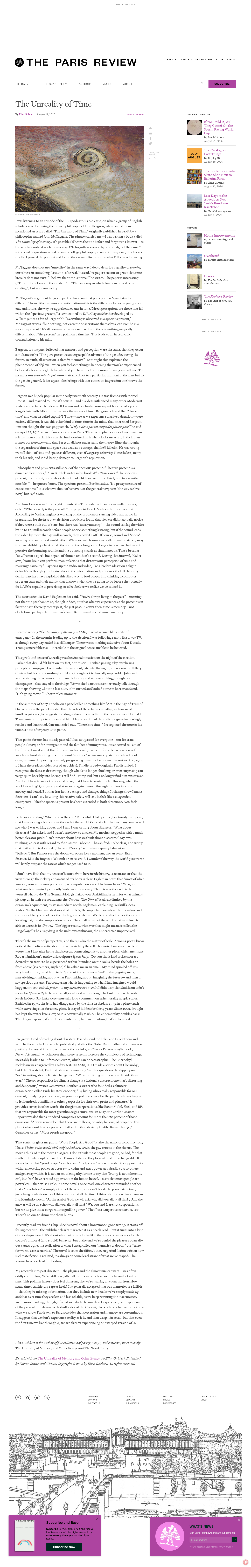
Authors (85, 84)
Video (204, 1399)
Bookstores (169, 1403)
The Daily (22, 84)
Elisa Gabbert (27, 114)
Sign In (231, 59)
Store (220, 59)
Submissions (132, 1403)
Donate (185, 59)
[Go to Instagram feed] (18, 1398)
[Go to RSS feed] (47, 1398)
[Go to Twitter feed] (37, 1398)
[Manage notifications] (243, 1559)
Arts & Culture (135, 114)
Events (171, 59)
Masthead (168, 1396)
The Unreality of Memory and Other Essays (69, 1358)
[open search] (202, 84)
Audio (107, 84)
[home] (76, 63)
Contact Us (94, 1403)
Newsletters (204, 59)
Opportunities (208, 1396)
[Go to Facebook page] (27, 1398)
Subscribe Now (64, 1547)
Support (92, 1399)
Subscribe (222, 83)
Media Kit (130, 1399)
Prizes (166, 1399)
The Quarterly (54, 84)
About (128, 84)
